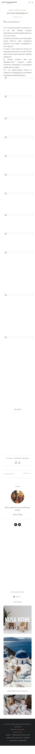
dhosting (19, 729)
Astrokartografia (22, 737)
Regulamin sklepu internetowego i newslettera (18, 734)
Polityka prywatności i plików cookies (21, 731)
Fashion (11, 10)
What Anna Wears (20, 10)
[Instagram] (19, 521)
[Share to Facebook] (16, 459)
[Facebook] (15, 521)
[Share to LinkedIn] (19, 459)
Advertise (8, 731)
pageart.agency (20, 726)
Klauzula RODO (13, 737)
